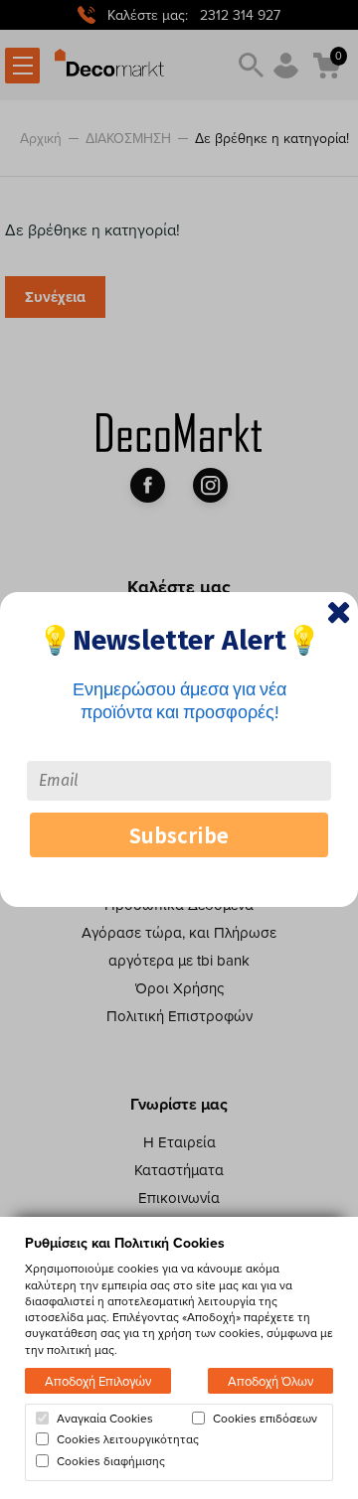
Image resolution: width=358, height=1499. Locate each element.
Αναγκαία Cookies (105, 1418)
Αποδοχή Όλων (270, 1381)
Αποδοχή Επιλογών (98, 1381)
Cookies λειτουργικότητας (128, 1439)
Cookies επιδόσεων (265, 1418)
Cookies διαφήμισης (111, 1461)
